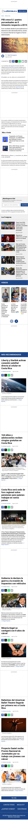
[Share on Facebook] (13, 61)
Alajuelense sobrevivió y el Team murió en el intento (21, 237)
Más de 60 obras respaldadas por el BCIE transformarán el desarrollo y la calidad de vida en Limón (21, 248)
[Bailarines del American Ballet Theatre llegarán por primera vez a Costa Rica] (13, 725)
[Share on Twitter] (16, 61)
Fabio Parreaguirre (12, 55)
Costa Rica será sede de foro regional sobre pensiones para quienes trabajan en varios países (13, 495)
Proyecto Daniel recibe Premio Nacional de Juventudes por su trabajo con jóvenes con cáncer (13, 753)
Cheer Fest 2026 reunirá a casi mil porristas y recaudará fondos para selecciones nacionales (21, 226)
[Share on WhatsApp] (19, 61)
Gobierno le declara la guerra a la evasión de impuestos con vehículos (13, 581)
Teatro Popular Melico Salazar (8, 738)
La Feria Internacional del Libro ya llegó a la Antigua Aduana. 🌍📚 (15, 308)
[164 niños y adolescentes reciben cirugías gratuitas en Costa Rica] (13, 460)
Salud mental (4, 790)
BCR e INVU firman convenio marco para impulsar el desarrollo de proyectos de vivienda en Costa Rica (16, 148)
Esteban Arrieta (6, 586)
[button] (22, 11)
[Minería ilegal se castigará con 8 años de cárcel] (13, 650)
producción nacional (13, 67)
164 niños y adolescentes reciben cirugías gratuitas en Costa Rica (11, 439)
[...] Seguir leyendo (5, 620)
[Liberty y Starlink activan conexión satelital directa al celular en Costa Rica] (13, 385)
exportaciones (18, 86)
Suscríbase (22, 809)
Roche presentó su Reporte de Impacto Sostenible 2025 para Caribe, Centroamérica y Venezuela (5, 310)
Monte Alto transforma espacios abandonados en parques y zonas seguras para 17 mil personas (21, 272)
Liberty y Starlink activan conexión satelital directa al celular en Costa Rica (13, 364)
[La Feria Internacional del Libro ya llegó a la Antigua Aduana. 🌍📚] (15, 294)
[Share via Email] (22, 61)
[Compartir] (26, 61)
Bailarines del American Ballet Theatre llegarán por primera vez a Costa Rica (13, 704)
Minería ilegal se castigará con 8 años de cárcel (13, 631)
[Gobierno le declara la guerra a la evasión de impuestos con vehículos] (13, 600)
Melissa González (7, 371)
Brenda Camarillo (6, 446)
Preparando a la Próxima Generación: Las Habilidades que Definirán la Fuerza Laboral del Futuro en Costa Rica (16, 139)
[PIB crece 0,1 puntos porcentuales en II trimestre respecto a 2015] (14, 45)
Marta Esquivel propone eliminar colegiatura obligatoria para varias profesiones (21, 260)
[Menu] (3, 11)
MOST (3, 475)
